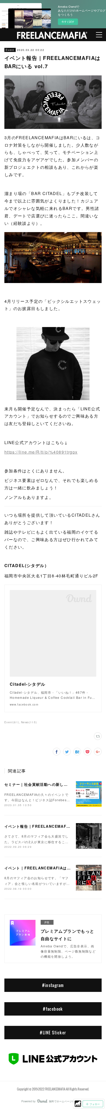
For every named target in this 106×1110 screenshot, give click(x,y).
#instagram (53, 985)
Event (10, 50)
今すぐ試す (67, 21)
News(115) (29, 722)
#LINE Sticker (53, 1032)
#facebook (53, 1009)
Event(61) (11, 722)
